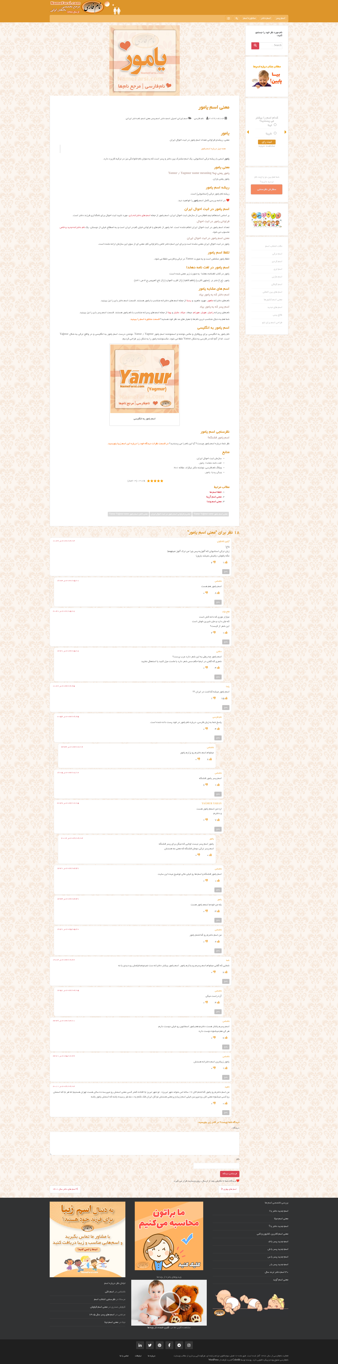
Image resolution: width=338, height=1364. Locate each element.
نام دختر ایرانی (133, 118)
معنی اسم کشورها (273, 299)
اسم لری (278, 269)
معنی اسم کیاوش (99, 1307)
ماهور (210, 300)
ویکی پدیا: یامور (213, 472)
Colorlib (236, 1360)
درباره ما (151, 1356)
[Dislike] (214, 562)
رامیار (211, 312)
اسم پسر (280, 18)
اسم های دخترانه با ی (139, 215)
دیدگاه (235, 1128)
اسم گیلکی (276, 284)
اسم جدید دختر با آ (278, 1226)
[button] (248, 132)
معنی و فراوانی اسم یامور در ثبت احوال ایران (170, 514)
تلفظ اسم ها (216, 492)
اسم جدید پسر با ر (278, 1264)
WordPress (214, 1360)
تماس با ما (124, 1356)
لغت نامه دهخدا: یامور (210, 463)
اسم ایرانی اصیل (179, 118)
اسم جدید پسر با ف (278, 1241)
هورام (196, 312)
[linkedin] (140, 1345)
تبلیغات (138, 1356)
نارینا (269, 133)
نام (237, 1159)
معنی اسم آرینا (214, 497)
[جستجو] (236, 18)
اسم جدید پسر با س (278, 1257)
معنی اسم (145, 118)
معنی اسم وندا (214, 501)
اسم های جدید (274, 307)
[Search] (255, 45)
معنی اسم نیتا (111, 1322)
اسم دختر (266, 18)
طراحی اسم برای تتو (272, 322)
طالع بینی (277, 315)
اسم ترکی (277, 254)
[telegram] (179, 1345)
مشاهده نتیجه (267, 146)
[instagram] (228, 18)
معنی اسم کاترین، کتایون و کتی (272, 1234)
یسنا (189, 300)
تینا (270, 125)
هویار (203, 312)
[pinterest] (160, 1345)
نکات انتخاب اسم (273, 246)
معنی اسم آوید (280, 1280)
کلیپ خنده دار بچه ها (158, 1327)
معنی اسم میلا (281, 1218)
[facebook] (169, 1345)
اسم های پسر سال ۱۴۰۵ (101, 1314)
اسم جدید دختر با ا (278, 1211)
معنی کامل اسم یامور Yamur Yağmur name (128, 514)
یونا (169, 312)
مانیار (176, 312)
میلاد (182, 312)
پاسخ (225, 572)
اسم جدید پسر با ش (278, 1249)
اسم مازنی (277, 277)
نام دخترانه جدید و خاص (72, 227)
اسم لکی (109, 1292)
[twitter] (150, 1345)
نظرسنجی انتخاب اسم (104, 1299)
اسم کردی (277, 261)
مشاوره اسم (249, 18)
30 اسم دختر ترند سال (276, 1272)
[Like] (225, 562)
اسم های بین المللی (272, 292)
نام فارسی (199, 118)
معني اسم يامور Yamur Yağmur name (210, 514)
